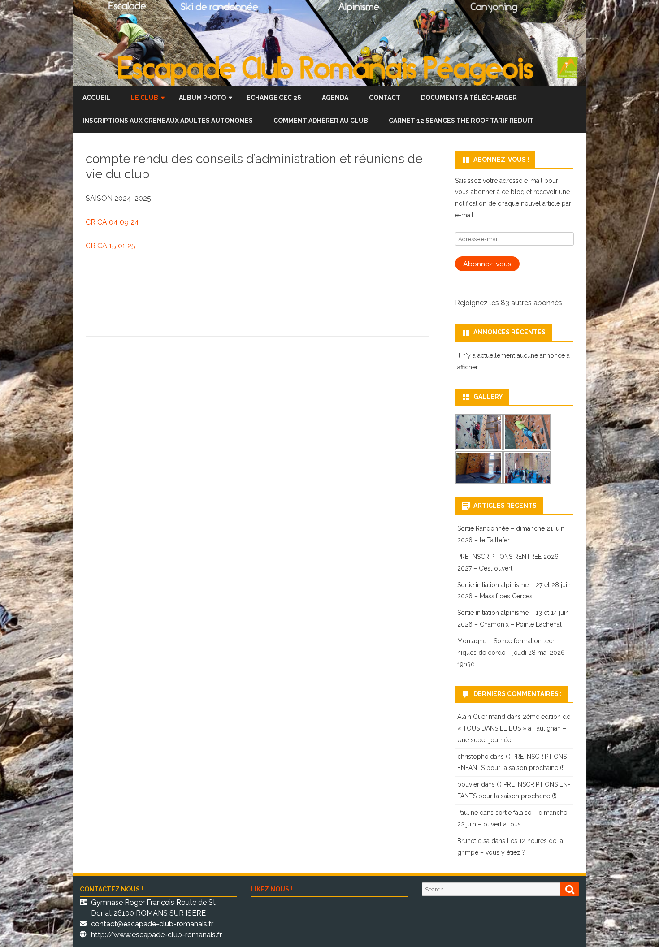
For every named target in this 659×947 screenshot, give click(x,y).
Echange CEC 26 (274, 97)
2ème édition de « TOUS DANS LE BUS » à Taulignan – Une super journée (513, 728)
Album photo (202, 97)
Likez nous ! (271, 889)
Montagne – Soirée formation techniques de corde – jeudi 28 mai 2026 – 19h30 (513, 652)
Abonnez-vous (487, 263)
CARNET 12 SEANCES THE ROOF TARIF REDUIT (461, 120)
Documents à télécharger (469, 97)
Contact (384, 97)
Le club (144, 97)
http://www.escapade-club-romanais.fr (156, 934)
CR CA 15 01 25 (110, 246)
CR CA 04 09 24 (112, 222)
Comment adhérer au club (320, 120)
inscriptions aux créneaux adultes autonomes (167, 120)
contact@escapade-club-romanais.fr (152, 924)
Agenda (335, 97)
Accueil (96, 97)
